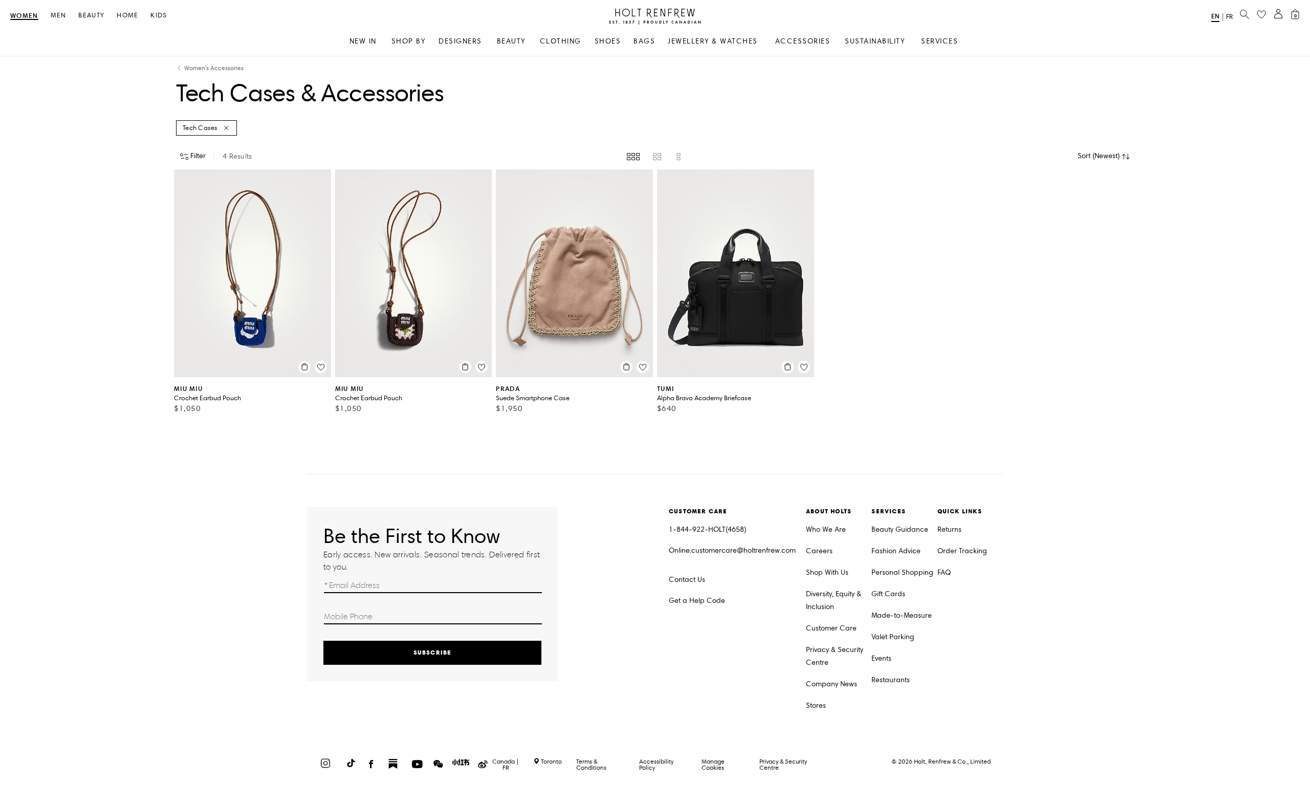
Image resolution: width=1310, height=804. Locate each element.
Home (127, 15)
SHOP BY (408, 41)
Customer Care (831, 628)
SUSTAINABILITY (875, 41)
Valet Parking (892, 637)
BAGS (644, 41)
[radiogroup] (654, 156)
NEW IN (363, 41)
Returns (949, 529)
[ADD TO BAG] (304, 367)
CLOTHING (560, 41)
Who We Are (826, 529)
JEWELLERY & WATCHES (713, 41)
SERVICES (939, 41)
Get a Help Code (697, 600)
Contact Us (687, 579)
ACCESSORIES (803, 41)
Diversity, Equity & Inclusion (833, 600)
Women (24, 16)
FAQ (944, 572)
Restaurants (890, 680)
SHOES (608, 41)
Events (881, 658)
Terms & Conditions (591, 764)
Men (59, 15)
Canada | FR (505, 764)
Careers (819, 551)
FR (1229, 17)
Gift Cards (888, 594)
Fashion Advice (896, 551)
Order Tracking (962, 551)
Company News (831, 684)
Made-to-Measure (901, 615)
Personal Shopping (902, 572)
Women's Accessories (214, 68)
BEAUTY (511, 41)
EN (1215, 16)
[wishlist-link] (1261, 14)
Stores (816, 705)
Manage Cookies (713, 764)
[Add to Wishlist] (321, 367)
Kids (158, 15)
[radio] (633, 156)
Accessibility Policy (656, 764)
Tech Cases (200, 128)
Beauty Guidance (899, 529)
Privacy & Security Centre (834, 656)
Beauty (91, 15)
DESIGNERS (460, 41)
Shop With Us (827, 572)
